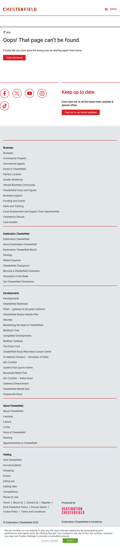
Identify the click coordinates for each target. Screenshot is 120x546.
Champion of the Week (15, 276)
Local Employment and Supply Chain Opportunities (31, 211)
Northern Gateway (13, 341)
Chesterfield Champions (16, 265)
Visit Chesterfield (12, 459)
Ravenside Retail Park (15, 372)
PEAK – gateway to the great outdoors (24, 309)
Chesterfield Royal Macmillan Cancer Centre (27, 351)
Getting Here (10, 486)
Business (8, 153)
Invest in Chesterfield (14, 169)
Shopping (8, 470)
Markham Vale (11, 330)
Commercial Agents (14, 163)
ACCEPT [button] (70, 540)
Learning (8, 416)
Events (6, 475)
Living (6, 427)
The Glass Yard (11, 346)
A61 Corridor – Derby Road (18, 378)
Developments (11, 298)
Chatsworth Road (12, 394)
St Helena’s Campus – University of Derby (26, 357)
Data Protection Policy (15, 507)
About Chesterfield (13, 411)
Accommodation (12, 465)
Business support (12, 195)
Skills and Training (13, 206)
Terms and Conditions (33, 511)
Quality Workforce (13, 179)
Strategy (7, 255)
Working (7, 437)
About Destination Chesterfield (20, 244)
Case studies (10, 222)
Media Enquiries (12, 260)
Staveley (7, 319)
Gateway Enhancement (16, 383)
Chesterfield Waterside (15, 303)
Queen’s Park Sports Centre (18, 367)
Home (6, 502)
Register (46, 502)
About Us (18, 502)
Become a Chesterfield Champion (21, 270)
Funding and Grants (14, 200)
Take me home (14, 57)
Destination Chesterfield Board (20, 249)
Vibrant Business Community (19, 184)
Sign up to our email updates (81, 112)
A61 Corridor (10, 362)
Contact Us (32, 502)
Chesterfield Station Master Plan (21, 314)
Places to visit (10, 497)
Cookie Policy (10, 511)
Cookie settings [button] (49, 540)
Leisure (7, 421)
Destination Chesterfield (20, 9)
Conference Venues (13, 216)
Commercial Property (14, 158)
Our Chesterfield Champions (18, 281)
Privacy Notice (39, 507)
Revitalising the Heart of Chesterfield (23, 325)
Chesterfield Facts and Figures (19, 190)
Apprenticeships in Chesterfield (20, 443)
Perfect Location (12, 174)
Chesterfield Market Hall (16, 388)
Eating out (8, 481)
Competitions (10, 491)
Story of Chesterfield (14, 432)
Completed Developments (17, 335)
